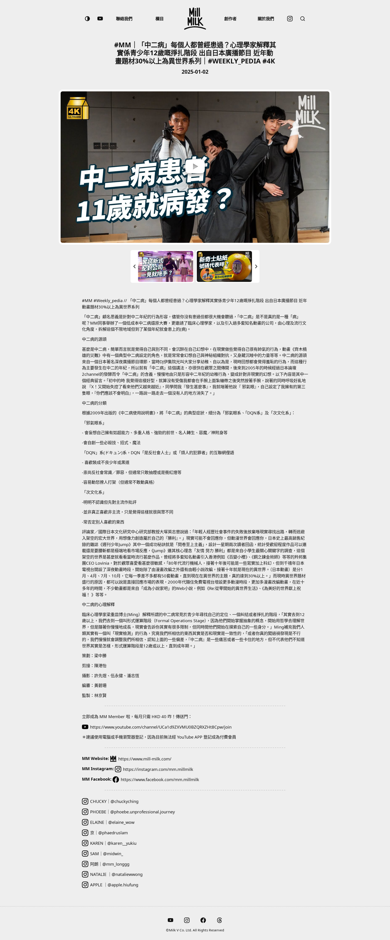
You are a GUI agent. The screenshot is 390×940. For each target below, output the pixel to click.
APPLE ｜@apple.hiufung (114, 884)
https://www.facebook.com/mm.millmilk (160, 779)
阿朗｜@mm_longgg (109, 864)
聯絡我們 (124, 18)
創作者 (230, 18)
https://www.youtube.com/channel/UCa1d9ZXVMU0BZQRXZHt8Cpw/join (161, 727)
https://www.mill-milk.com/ (144, 759)
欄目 (160, 18)
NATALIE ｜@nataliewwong (116, 874)
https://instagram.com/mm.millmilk (158, 769)
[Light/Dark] (87, 19)
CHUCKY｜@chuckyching (114, 801)
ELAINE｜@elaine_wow (112, 822)
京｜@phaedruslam (109, 832)
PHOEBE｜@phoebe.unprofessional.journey (132, 812)
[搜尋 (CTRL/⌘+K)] (302, 19)
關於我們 (266, 18)
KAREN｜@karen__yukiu (113, 843)
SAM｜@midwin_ (106, 853)
